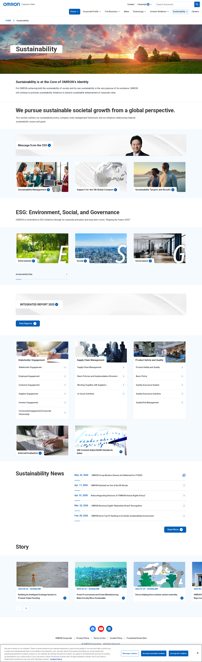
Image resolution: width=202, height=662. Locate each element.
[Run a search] (197, 4)
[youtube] (101, 629)
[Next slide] (26, 608)
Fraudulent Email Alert (137, 638)
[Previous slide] (19, 608)
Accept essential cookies (154, 653)
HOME (8, 20)
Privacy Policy (82, 638)
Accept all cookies (178, 653)
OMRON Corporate (63, 638)
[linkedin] (109, 629)
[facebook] (93, 629)
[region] (101, 653)
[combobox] (144, 4)
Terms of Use (100, 638)
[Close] (198, 653)
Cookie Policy (116, 638)
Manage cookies (130, 653)
